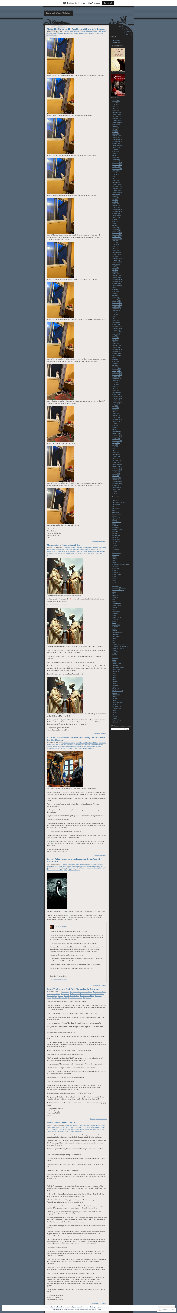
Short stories (116, 669)
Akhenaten (92, 549)
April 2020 (115, 248)
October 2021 (116, 213)
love (113, 599)
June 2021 (115, 221)
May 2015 (115, 363)
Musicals (115, 613)
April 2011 (115, 450)
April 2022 (115, 202)
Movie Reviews (116, 603)
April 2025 (115, 132)
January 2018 (116, 301)
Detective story (116, 549)
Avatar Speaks (116, 514)
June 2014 (115, 384)
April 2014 (115, 388)
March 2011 (115, 452)
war (113, 714)
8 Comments (103, 733)
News (53, 549)
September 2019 (117, 262)
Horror (114, 582)
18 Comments (102, 541)
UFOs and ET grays (91, 33)
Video (114, 710)
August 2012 (116, 421)
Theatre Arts (116, 694)
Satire (48, 994)
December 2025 (117, 116)
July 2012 (115, 423)
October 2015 (116, 353)
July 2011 (115, 444)
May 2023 (115, 176)
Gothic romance (117, 574)
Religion (58, 549)
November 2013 (117, 398)
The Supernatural (74, 549)
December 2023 (117, 163)
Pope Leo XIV (83, 553)
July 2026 (115, 102)
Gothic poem (116, 572)
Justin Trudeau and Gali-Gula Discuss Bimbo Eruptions (73, 989)
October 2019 (116, 260)
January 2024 (116, 161)
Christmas (115, 531)
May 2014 (115, 386)
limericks (115, 595)
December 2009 (117, 460)
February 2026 (116, 112)
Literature (115, 597)
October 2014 (116, 376)
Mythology (55, 866)
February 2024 (116, 159)
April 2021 (115, 225)
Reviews (115, 656)
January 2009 (116, 466)
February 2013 (116, 415)
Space (114, 677)
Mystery (114, 615)
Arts (113, 510)
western (114, 718)
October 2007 (116, 485)
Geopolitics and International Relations (74, 31)
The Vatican (91, 553)
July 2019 (115, 266)
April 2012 (115, 429)
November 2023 (117, 165)
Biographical (116, 518)
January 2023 (116, 184)
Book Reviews (116, 522)
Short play (115, 665)
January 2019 (116, 277)
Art (113, 506)
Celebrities (115, 527)
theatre (114, 693)
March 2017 (115, 320)
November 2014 (117, 375)
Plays (114, 638)
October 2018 (116, 283)
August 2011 (116, 443)
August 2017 (116, 310)
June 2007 (115, 493)
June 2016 (115, 338)
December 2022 (117, 186)
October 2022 (116, 190)
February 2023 (116, 182)
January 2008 (116, 479)
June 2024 (115, 151)
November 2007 (117, 483)
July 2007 (115, 491)
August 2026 (116, 101)
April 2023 (115, 178)
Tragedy (114, 698)
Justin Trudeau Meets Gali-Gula (62, 1122)
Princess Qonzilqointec (86, 868)
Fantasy (114, 556)
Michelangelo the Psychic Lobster (77, 551)
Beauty (114, 516)
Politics (104, 992)
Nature (114, 621)
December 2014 (117, 372)
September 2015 (117, 355)
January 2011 (116, 456)
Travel (114, 700)
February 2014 (116, 392)
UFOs (65, 870)
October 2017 (116, 307)
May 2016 (115, 340)
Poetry (114, 640)
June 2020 (115, 244)
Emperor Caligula (52, 996)
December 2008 (117, 468)
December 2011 (117, 435)
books (114, 523)
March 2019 (115, 273)
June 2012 (115, 425)
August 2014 (116, 380)
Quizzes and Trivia (118, 644)
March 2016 (115, 343)
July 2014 (115, 382)
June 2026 (115, 104)
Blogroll (114, 520)
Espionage (115, 555)
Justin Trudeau (74, 996)
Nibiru (48, 1129)
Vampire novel (83, 549)
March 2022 (115, 203)
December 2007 (117, 481)
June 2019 (115, 268)
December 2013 (117, 396)
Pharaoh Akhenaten (93, 551)
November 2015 (117, 351)
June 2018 (115, 291)
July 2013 (115, 406)
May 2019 (115, 270)
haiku (114, 576)
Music (114, 609)
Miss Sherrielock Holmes (87, 996)
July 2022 (115, 196)
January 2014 (116, 394)
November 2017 (117, 305)
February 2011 (116, 454)
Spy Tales (115, 681)
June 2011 (115, 446)
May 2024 (115, 153)
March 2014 (115, 390)
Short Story (115, 671)
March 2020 (115, 250)
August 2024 (116, 147)
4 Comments (103, 855)
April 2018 (115, 295)
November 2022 (117, 188)
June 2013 (115, 408)
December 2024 (117, 139)
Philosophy (115, 634)
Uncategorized (116, 706)
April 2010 (115, 458)
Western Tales (116, 720)
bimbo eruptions (75, 994)
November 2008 (117, 470)
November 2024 (117, 141)
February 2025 (116, 135)
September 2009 (117, 464)
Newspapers (116, 624)
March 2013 (115, 413)
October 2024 (116, 143)
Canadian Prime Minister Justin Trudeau (92, 994)
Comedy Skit (116, 535)
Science (114, 661)
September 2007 (117, 487)
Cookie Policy (96, 1309)
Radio (114, 650)
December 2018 (117, 279)
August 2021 (116, 217)
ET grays (58, 551)
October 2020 (116, 237)
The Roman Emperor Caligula (60, 998)
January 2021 (116, 231)
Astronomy (115, 512)
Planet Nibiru (54, 1129)
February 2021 (116, 229)
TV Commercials (117, 702)
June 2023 (115, 174)
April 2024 (115, 155)
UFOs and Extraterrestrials (87, 748)
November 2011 (117, 437)
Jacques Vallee (74, 868)
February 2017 (116, 322)
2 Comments (103, 985)
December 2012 (117, 419)
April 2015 (115, 365)
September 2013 (117, 402)
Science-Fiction (51, 33)
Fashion (114, 558)
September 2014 (117, 378)
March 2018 (115, 297)
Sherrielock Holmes (95, 1129)
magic (114, 601)
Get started (108, 3)
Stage (114, 683)
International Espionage (119, 588)
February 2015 (116, 369)
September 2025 (117, 122)
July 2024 (115, 149)
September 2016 (117, 332)
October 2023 (116, 167)
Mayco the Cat (69, 33)
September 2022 (117, 192)
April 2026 (115, 108)
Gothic (114, 570)
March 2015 (115, 367)
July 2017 (115, 312)
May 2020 (115, 246)
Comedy (114, 533)
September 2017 (117, 308)
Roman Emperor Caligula (82, 1129)
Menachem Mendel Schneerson (73, 746)
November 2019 (117, 258)
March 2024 (115, 157)
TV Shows (115, 704)
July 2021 (115, 219)
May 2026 (115, 106)
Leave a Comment (101, 1119)
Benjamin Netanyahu (97, 744)
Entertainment (116, 553)
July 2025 (115, 126)
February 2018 (116, 299)
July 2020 (115, 242)
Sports (114, 679)
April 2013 (115, 411)
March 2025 (115, 133)
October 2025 (116, 120)
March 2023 (115, 180)
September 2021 (117, 215)
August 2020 (116, 240)
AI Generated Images (69, 547)
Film (113, 560)
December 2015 (117, 349)
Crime (114, 543)
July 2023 (115, 172)
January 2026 (116, 114)
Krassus (64, 551)
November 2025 (117, 118)
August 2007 (116, 489)
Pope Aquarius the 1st (72, 553)
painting (114, 630)
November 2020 (117, 235)
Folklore (64, 864)
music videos (116, 611)
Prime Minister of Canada (66, 1129)
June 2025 (115, 128)
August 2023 (116, 170)
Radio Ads (115, 652)
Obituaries (115, 626)
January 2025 (116, 137)
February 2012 (116, 431)
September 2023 (117, 169)
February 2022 (116, 205)
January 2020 (116, 254)
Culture (114, 545)
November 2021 (117, 211)
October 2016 (116, 330)
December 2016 (117, 326)
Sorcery (114, 675)
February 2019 (116, 275)
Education (115, 551)
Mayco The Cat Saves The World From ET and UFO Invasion (76, 29)
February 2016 (116, 345)
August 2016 (116, 334)
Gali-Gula (66, 996)
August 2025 (116, 124)
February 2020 (116, 252)
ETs (68, 868)
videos (114, 712)
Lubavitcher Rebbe (58, 746)
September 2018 (117, 285)
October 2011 (116, 439)
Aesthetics (115, 500)
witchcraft (115, 722)
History (93, 864)
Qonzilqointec (98, 868)
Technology (60, 33)
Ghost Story (116, 568)
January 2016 (116, 347)
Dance (114, 547)
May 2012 (115, 427)
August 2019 (116, 264)
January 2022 (116, 207)
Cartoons (115, 525)
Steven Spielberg (79, 33)
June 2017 (115, 314)
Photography (101, 31)
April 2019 (115, 271)
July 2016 (115, 336)
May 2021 (115, 223)
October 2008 (116, 472)
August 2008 (116, 474)
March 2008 (115, 476)
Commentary (65, 992)
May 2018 (115, 293)
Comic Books (116, 537)
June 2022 (115, 198)
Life (113, 593)
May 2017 (115, 316)
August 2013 (116, 404)
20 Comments (102, 1303)
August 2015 (116, 357)
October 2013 (116, 400)
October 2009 (116, 462)
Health (114, 578)
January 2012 (116, 433)
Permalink (95, 541)
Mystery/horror (116, 617)
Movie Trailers (116, 605)
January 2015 (116, 371)
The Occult (64, 549)
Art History (115, 508)
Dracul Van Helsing (58, 13)
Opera (114, 628)
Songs (114, 673)
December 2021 (117, 209)
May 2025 (115, 130)
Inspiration (115, 586)
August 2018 (116, 287)
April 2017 (115, 318)
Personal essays (117, 632)
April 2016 (115, 341)
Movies (114, 607)
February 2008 (116, 477)
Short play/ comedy (118, 667)
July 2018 (115, 289)
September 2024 (117, 145)
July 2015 (115, 359)
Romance (65, 866)
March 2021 (115, 227)
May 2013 (115, 409)
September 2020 (117, 238)
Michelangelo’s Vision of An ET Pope (64, 545)
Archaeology (116, 504)
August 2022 (116, 194)
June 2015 (115, 361)
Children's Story (117, 529)
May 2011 (115, 448)
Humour (95, 992)
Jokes (114, 592)
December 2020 (117, 233)
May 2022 (115, 200)
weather (114, 716)
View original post (54, 979)
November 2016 (117, 328)
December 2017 (117, 303)
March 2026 (115, 110)
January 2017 (116, 324)
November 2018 (117, 281)
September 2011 (117, 441)
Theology (115, 696)
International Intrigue (91, 31)
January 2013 (116, 417)
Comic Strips (116, 539)
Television (115, 687)
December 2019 (117, 256)
